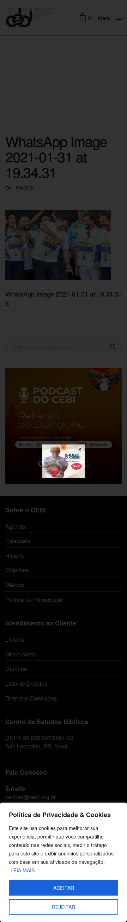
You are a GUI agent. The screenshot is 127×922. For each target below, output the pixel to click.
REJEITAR (63, 906)
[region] (63, 862)
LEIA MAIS (23, 870)
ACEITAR (63, 887)
